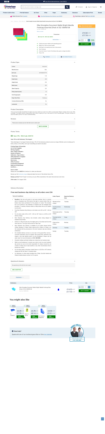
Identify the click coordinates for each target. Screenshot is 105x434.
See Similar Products (67, 56)
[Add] (89, 40)
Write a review (40, 31)
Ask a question (16, 269)
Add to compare (14, 306)
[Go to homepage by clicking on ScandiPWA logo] (9, 7)
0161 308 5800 (91, 16)
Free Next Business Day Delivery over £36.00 (51, 16)
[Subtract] (82, 40)
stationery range (23, 174)
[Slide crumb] (5, 1)
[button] (67, 7)
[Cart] (101, 7)
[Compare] (93, 44)
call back (47, 56)
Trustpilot (25, 16)
